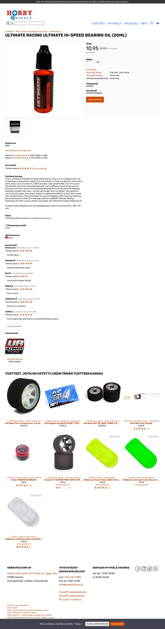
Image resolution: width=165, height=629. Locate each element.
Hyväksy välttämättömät (97, 624)
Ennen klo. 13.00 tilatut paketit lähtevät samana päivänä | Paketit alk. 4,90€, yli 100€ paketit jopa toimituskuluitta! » (82, 2)
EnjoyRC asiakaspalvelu (73, 591)
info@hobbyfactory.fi (71, 584)
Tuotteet (10, 31)
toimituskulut (113, 48)
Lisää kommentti (14, 326)
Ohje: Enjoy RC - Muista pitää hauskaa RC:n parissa (29, 615)
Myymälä (114, 23)
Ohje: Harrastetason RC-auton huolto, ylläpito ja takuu (31, 617)
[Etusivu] (19, 20)
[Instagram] (143, 569)
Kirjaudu (131, 23)
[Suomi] (158, 23)
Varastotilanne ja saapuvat (18, 150)
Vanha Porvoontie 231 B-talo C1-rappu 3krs (32, 573)
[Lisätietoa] (6, 225)
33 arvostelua (39, 168)
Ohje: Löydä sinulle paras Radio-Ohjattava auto (27, 610)
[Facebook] (137, 569)
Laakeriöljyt (55, 31)
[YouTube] (155, 569)
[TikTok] (149, 569)
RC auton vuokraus (70, 599)
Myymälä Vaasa (93, 72)
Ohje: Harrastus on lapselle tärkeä (21, 613)
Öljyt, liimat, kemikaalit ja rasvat (32, 31)
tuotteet (98, 23)
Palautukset (12, 608)
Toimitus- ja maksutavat (17, 605)
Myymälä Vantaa (94, 75)
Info (144, 23)
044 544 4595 (73, 577)
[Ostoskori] (151, 25)
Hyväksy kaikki (117, 624)
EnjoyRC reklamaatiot (71, 595)
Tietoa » (78, 624)
